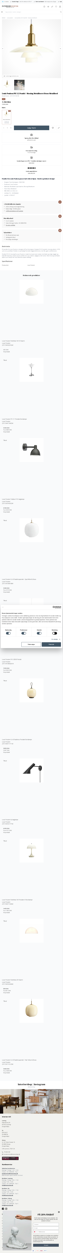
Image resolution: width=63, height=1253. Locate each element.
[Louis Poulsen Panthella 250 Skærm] (31, 948)
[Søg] (61, 12)
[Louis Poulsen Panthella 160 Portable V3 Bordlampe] (31, 868)
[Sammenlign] (52, 7)
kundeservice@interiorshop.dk (10, 1173)
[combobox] (35, 1231)
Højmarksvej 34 (6, 1122)
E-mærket (6, 1)
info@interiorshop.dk (7, 1185)
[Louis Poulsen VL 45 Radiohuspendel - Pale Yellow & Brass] (31, 1028)
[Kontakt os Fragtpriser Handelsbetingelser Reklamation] (44, 7)
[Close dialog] (59, 1212)
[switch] (23, 633)
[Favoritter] (56, 7)
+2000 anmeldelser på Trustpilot (14, 211)
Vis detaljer (54, 639)
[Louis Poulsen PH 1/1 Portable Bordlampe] (31, 387)
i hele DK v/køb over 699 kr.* (22, 1)
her (42, 1241)
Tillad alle (51, 644)
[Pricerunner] (10, 1158)
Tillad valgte (31, 644)
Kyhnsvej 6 (4, 1132)
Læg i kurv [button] (31, 128)
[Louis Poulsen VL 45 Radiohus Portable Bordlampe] (31, 707)
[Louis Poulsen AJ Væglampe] (31, 787)
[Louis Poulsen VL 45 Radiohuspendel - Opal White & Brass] (31, 547)
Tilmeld (46, 1245)
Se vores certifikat (10, 225)
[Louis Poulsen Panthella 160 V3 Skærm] (31, 309)
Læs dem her (31, 173)
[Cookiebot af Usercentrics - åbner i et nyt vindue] (54, 607)
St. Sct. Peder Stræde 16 (8, 1142)
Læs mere (31, 163)
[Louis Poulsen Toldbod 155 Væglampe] (31, 467)
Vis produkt (6, 352)
